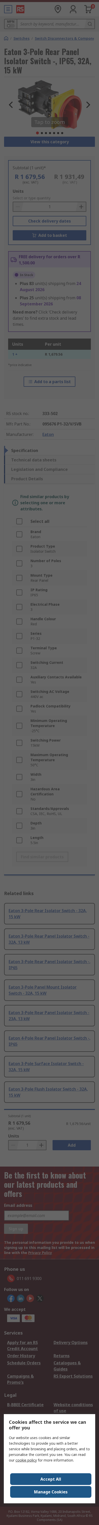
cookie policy (26, 1460)
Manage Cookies (51, 1492)
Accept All (50, 1479)
